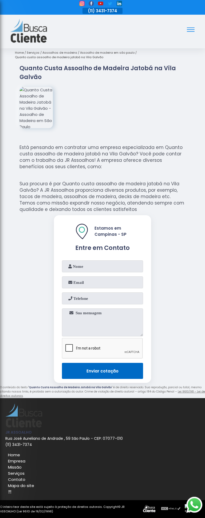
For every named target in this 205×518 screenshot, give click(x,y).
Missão (15, 467)
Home (14, 455)
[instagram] (82, 4)
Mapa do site (21, 485)
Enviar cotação (102, 371)
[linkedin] (119, 4)
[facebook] (91, 4)
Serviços (16, 473)
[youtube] (100, 4)
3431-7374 (106, 11)
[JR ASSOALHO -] (28, 41)
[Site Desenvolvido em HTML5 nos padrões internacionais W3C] (171, 509)
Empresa (16, 461)
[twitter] (110, 4)
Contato (16, 479)
